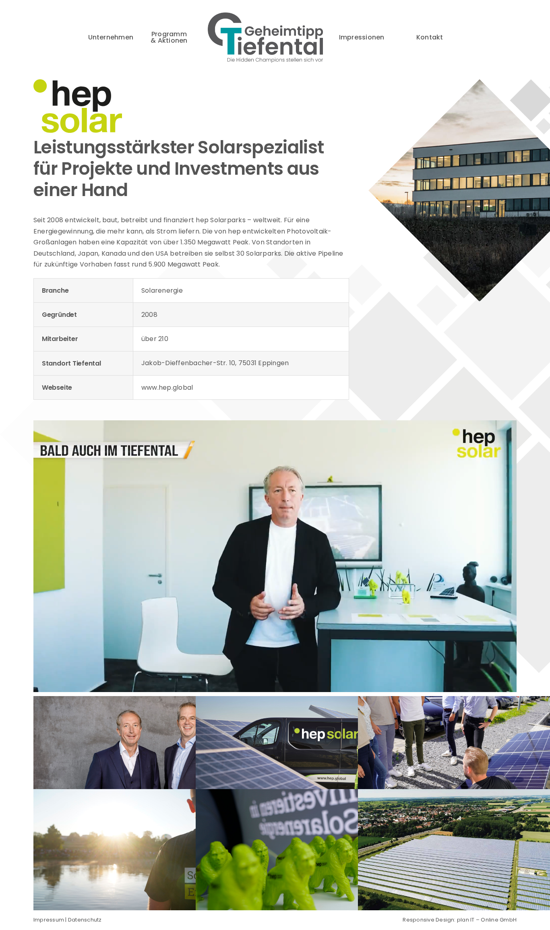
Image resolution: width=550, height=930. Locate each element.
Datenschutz (85, 920)
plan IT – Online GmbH (487, 920)
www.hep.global (167, 387)
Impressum (48, 920)
